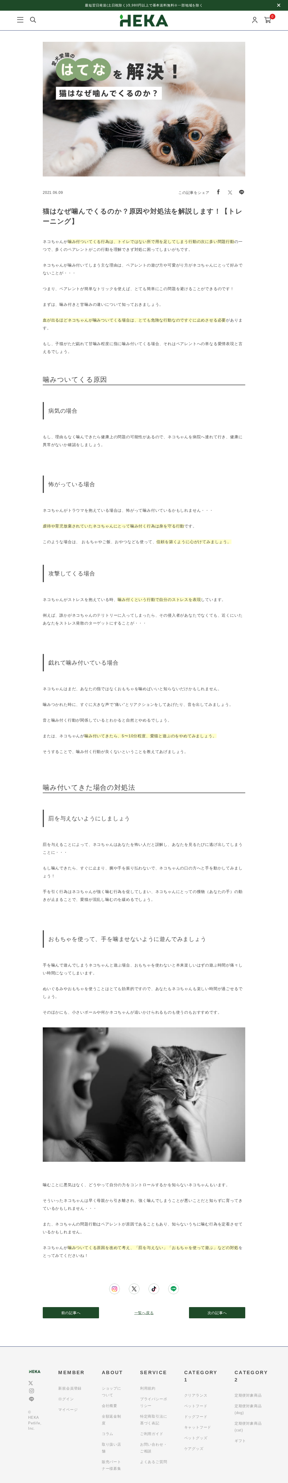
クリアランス (196, 1395)
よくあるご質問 (153, 1462)
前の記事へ (71, 1313)
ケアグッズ (194, 1449)
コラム (107, 1434)
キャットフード (198, 1427)
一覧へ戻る (144, 1313)
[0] (267, 21)
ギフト (240, 1441)
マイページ (68, 1410)
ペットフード (196, 1406)
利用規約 (148, 1388)
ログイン (66, 1399)
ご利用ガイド (151, 1434)
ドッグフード (196, 1417)
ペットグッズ (196, 1438)
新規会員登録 (70, 1388)
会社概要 (109, 1406)
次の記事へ (217, 1313)
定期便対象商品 (248, 1395)
